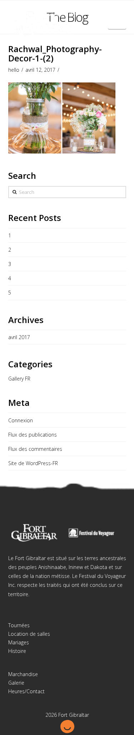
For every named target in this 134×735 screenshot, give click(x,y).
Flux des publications (32, 434)
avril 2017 (19, 337)
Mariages (18, 642)
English (117, 23)
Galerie (16, 682)
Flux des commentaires (35, 448)
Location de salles (29, 633)
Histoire (17, 651)
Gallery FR (19, 378)
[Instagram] (74, 11)
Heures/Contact (26, 691)
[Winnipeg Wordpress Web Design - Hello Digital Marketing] (67, 726)
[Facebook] (60, 11)
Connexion (20, 420)
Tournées (19, 625)
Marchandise (23, 674)
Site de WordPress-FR (33, 463)
